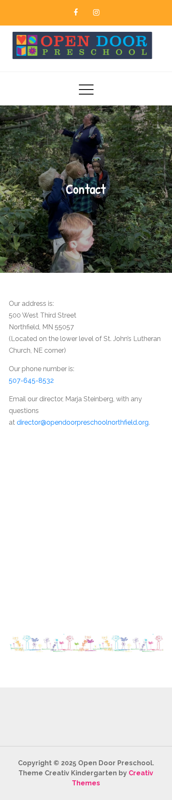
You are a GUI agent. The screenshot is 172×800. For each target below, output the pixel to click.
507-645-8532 (31, 381)
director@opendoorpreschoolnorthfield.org (83, 422)
